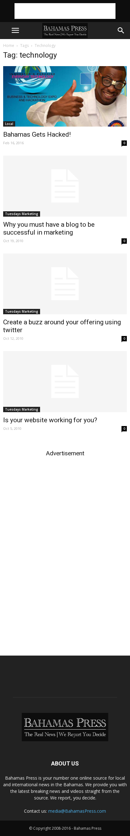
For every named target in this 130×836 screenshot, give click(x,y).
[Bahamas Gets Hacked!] (65, 96)
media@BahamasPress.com (77, 811)
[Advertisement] (65, 11)
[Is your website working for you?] (65, 381)
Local (9, 124)
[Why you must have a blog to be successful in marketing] (65, 186)
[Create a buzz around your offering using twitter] (65, 284)
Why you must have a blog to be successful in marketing (49, 228)
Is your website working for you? (50, 420)
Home (8, 45)
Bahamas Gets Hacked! (37, 134)
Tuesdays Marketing (21, 214)
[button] (121, 30)
